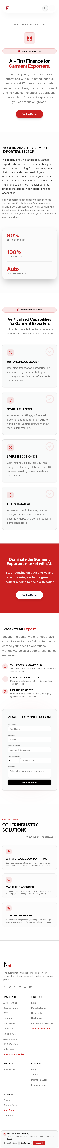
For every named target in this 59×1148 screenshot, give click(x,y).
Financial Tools (39, 1085)
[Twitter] (4, 986)
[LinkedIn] (9, 986)
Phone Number (14, 756)
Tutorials (35, 1074)
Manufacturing (38, 1008)
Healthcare (36, 1018)
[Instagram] (15, 986)
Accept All (39, 1143)
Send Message (29, 782)
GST (5, 1013)
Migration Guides (40, 1079)
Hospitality (36, 1013)
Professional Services (42, 1023)
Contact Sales (10, 1105)
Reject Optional (10, 1143)
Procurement (9, 1023)
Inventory (8, 1028)
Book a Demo (29, 114)
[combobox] (13, 760)
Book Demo (9, 1110)
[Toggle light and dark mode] (45, 8)
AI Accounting (10, 1003)
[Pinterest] (30, 986)
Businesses (9, 1069)
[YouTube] (25, 986)
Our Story (8, 1115)
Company (12, 735)
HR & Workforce (11, 1044)
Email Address (14, 746)
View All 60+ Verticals (39, 837)
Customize (25, 1143)
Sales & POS (9, 1033)
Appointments (10, 1039)
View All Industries (40, 1028)
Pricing (6, 1100)
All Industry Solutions (31, 24)
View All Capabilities (13, 1054)
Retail (34, 1003)
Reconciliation (10, 1008)
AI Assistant (9, 1049)
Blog (33, 1069)
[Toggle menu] (52, 8)
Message (11, 767)
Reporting (8, 1018)
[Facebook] (20, 986)
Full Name (12, 725)
